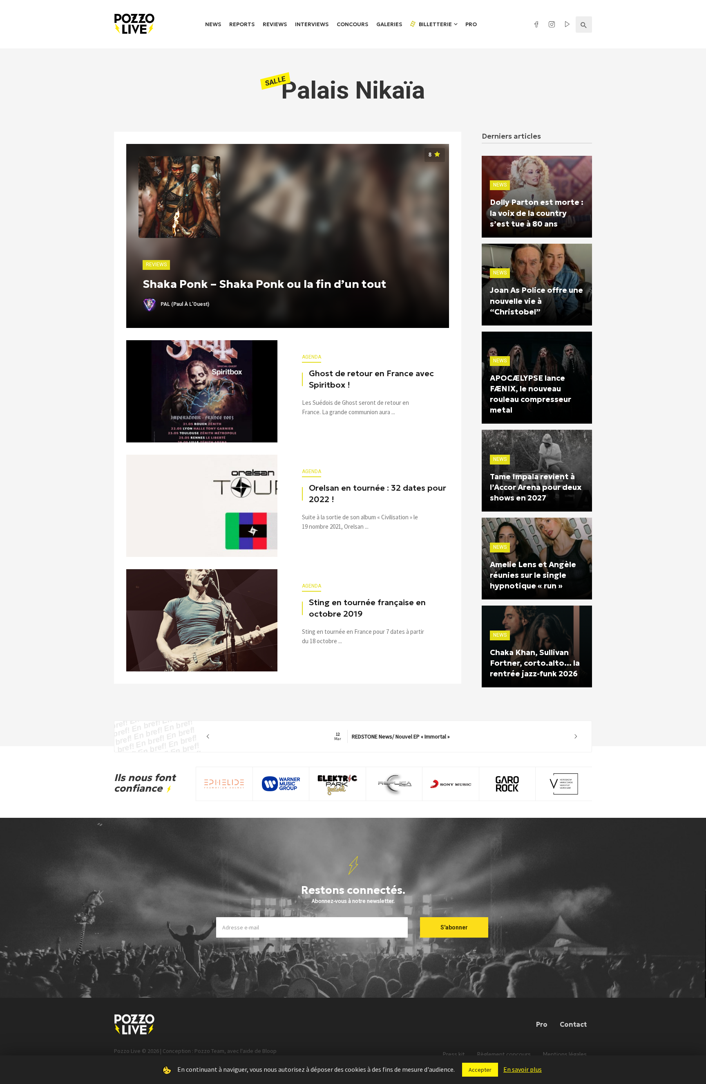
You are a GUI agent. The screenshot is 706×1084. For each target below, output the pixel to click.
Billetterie (435, 24)
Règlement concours (504, 1054)
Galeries (389, 24)
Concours (352, 24)
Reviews (275, 24)
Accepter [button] (480, 1069)
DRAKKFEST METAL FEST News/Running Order (392, 736)
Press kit (454, 1054)
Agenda (311, 357)
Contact (573, 1024)
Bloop (269, 1051)
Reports (242, 24)
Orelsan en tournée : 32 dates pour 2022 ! (377, 493)
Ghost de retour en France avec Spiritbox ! (371, 379)
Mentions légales (565, 1054)
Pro (471, 24)
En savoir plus (522, 1069)
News (213, 24)
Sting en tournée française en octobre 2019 (367, 608)
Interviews (311, 24)
